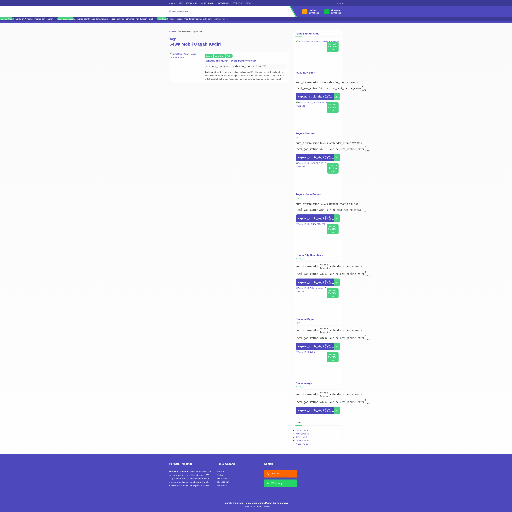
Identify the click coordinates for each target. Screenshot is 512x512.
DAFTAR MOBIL (223, 3)
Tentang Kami (301, 430)
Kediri (229, 56)
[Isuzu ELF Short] (318, 54)
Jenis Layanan (302, 433)
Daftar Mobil (301, 437)
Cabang (209, 56)
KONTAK (248, 3)
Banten (220, 475)
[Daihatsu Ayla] (318, 365)
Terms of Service (303, 440)
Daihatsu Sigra (305, 319)
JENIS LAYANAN (207, 3)
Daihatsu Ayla (304, 383)
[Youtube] (328, 3)
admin (228, 66)
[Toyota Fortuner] (318, 115)
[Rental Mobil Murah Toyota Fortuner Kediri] (186, 67)
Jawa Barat (222, 478)
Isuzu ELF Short (305, 72)
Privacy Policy (301, 444)
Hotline (275, 473)
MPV (298, 137)
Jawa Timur (219, 56)
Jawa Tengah (223, 481)
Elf (297, 76)
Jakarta (220, 471)
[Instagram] (324, 3)
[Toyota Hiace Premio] (318, 176)
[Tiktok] (333, 3)
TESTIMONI (237, 3)
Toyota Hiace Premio (308, 194)
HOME (180, 3)
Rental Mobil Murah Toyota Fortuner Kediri (231, 60)
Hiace (298, 198)
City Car (299, 259)
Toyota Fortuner (305, 133)
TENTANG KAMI (192, 3)
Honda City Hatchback (309, 255)
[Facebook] (320, 3)
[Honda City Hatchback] (318, 237)
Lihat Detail (314, 96)
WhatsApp (277, 483)
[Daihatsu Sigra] (318, 301)
